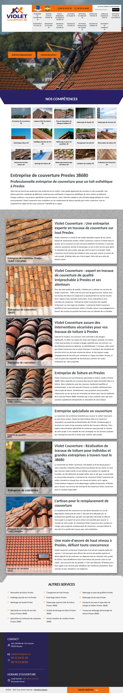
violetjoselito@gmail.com (21, 654)
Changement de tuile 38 (37, 25)
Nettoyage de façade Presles (21, 603)
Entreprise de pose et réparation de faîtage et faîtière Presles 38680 (96, 604)
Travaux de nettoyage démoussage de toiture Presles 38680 (97, 612)
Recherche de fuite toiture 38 (59, 25)
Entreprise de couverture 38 (37, 16)
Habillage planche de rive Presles (23, 598)
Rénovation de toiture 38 (49, 25)
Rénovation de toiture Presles (21, 593)
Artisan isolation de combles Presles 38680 (60, 620)
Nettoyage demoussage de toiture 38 (82, 26)
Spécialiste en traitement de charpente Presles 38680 (25, 620)
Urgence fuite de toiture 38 (48, 15)
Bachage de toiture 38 (71, 25)
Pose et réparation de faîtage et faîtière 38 (59, 16)
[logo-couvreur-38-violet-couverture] (17, 14)
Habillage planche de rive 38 (104, 15)
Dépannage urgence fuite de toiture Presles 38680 (60, 604)
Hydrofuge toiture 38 (93, 15)
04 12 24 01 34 (66, 8)
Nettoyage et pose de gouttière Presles (98, 593)
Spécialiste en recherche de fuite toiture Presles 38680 (23, 612)
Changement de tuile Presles (57, 593)
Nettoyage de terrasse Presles (94, 598)
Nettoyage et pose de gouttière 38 (115, 15)
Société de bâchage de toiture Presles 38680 (61, 612)
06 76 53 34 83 (83, 8)
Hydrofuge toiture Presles (56, 598)
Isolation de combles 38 (93, 25)
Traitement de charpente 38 (104, 26)
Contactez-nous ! (49, 55)
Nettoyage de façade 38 (71, 15)
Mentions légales (40, 690)
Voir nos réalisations (22, 55)
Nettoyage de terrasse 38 (82, 15)
